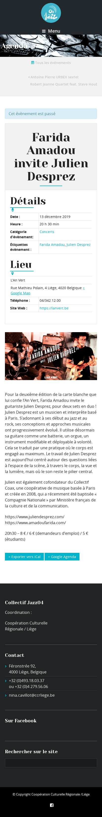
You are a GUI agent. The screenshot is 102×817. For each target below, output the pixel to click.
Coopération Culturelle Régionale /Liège (60, 794)
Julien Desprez (79, 244)
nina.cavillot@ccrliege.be (32, 695)
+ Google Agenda (62, 556)
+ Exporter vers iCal (24, 556)
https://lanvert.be (54, 308)
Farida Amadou (52, 244)
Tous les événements (52, 62)
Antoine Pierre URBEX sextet (54, 77)
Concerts (47, 231)
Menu (53, 31)
